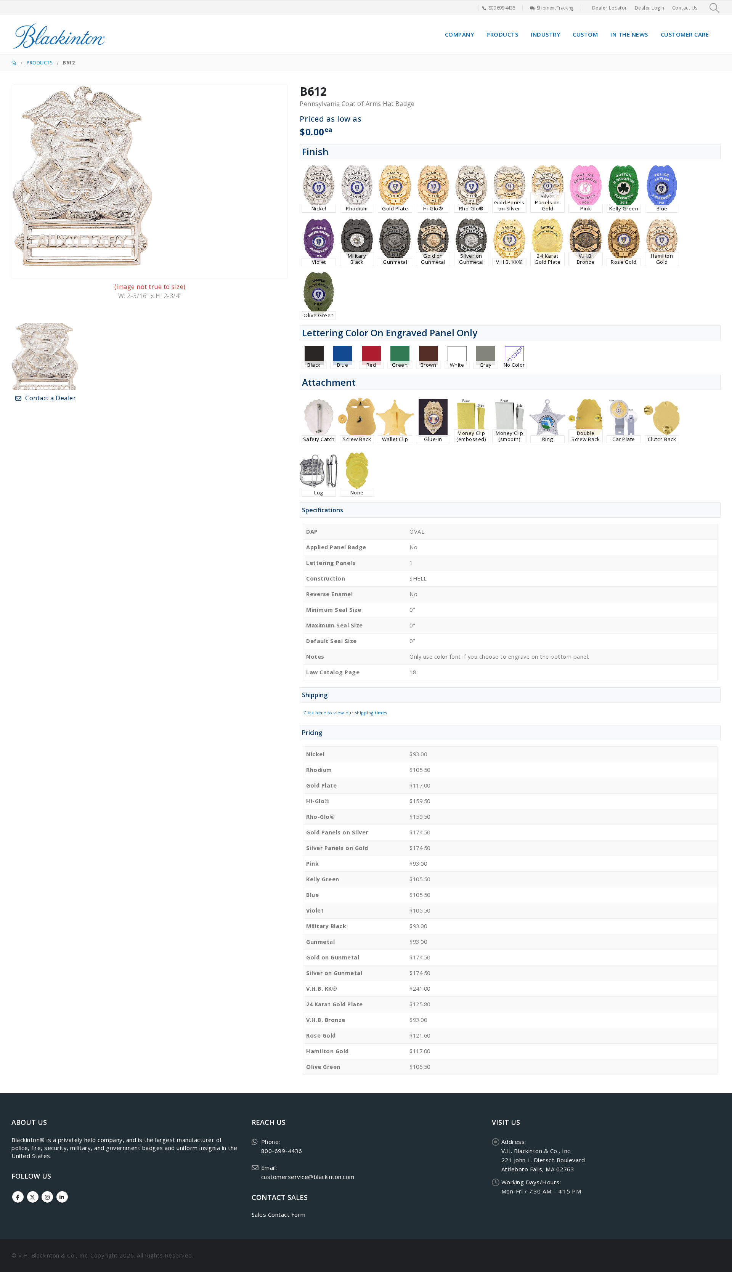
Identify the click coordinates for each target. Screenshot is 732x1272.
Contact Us (685, 8)
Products (502, 34)
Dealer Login (650, 8)
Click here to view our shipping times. (345, 712)
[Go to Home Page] (13, 62)
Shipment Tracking (555, 8)
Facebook (18, 1197)
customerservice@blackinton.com (308, 1177)
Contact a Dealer (50, 398)
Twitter (33, 1197)
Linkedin (62, 1197)
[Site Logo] (59, 35)
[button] (715, 8)
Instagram (47, 1197)
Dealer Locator (609, 8)
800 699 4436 (501, 8)
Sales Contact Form (279, 1214)
